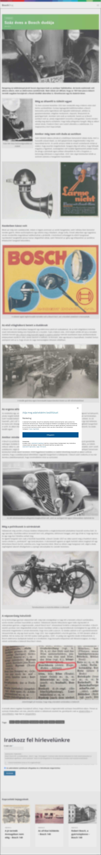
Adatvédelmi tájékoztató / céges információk (34, 447)
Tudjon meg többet (34, 429)
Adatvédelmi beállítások (37, 443)
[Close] (78, 408)
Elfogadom (50, 435)
